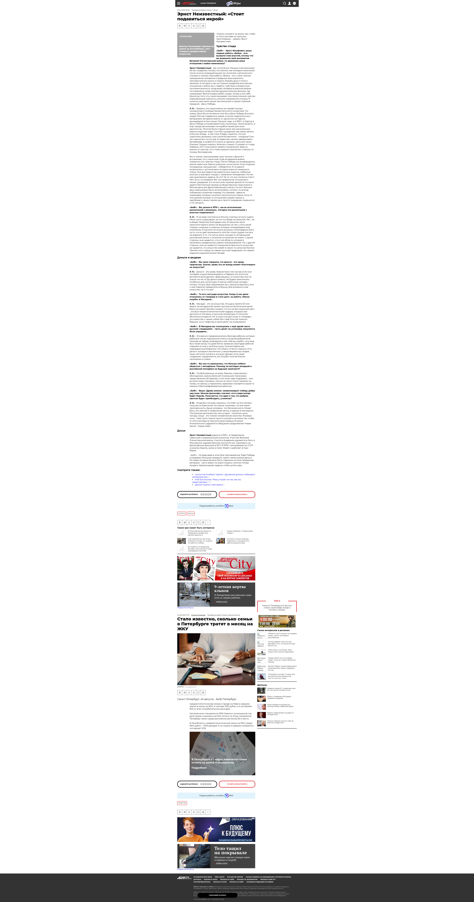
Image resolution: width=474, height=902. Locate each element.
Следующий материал (217, 895)
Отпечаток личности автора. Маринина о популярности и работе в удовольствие (238, 541)
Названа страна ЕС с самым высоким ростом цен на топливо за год (281, 689)
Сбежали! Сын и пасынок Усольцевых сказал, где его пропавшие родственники (282, 635)
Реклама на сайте (227, 879)
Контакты (197, 879)
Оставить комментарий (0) (237, 494)
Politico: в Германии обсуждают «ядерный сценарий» (279, 697)
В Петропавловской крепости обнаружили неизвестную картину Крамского (199, 533)
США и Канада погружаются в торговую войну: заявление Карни (280, 705)
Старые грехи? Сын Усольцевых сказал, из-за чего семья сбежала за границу (282, 660)
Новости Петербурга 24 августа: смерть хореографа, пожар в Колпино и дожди (277, 608)
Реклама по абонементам (247, 879)
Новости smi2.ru (185, 607)
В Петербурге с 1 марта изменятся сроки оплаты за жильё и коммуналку (219, 761)
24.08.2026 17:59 (183, 615)
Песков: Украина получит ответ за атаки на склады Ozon (280, 722)
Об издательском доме (203, 877)
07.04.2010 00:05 (183, 10)
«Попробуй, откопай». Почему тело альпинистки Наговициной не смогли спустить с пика (281, 676)
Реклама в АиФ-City (268, 879)
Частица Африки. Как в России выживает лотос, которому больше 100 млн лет (281, 644)
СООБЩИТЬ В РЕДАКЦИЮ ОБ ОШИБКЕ (259, 882)
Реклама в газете (210, 879)
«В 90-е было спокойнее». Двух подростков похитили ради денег (281, 651)
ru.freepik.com (191, 687)
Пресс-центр (219, 877)
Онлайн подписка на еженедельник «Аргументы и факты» (268, 877)
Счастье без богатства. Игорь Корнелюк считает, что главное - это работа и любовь (200, 541)
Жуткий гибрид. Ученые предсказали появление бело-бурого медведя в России (282, 668)
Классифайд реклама (202, 882)
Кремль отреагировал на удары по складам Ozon (280, 713)
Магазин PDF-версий (235, 877)
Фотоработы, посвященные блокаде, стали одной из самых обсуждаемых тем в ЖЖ (200, 549)
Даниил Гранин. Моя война (209, 485)
